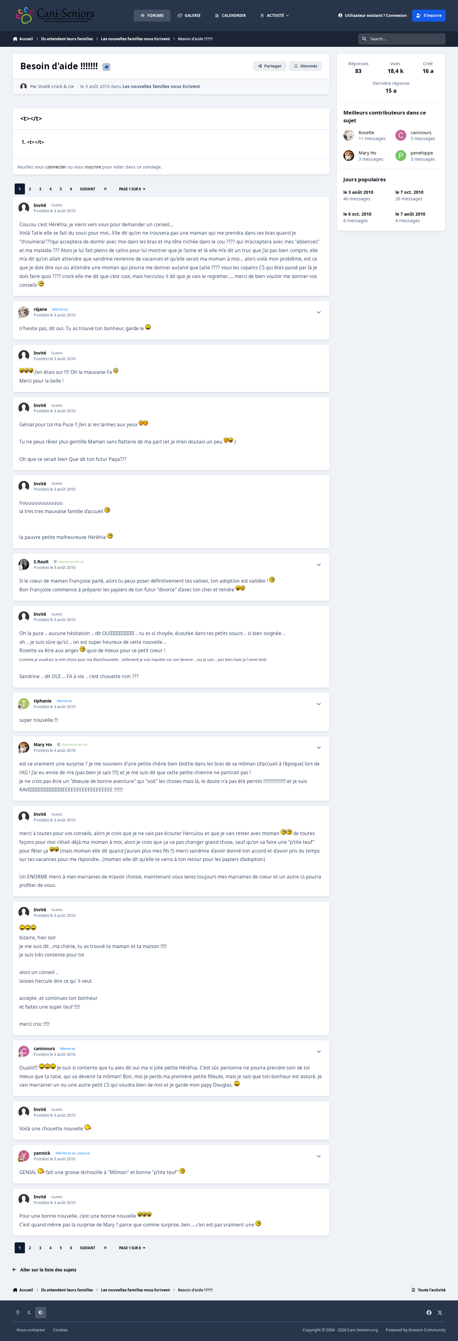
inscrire (93, 167)
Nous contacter (31, 1330)
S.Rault (41, 562)
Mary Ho (43, 744)
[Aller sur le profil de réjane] (23, 311)
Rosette (366, 132)
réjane (40, 309)
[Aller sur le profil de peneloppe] (400, 155)
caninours (44, 1048)
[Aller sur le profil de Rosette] (348, 135)
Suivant (87, 189)
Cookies (60, 1330)
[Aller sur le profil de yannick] (23, 1155)
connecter (55, 167)
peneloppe (422, 153)
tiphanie (42, 701)
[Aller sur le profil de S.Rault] (23, 564)
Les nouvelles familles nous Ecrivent (161, 86)
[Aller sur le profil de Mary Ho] (23, 747)
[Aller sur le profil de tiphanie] (23, 703)
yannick (42, 1153)
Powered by (416, 1330)
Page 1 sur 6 (130, 189)
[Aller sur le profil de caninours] (23, 1051)
